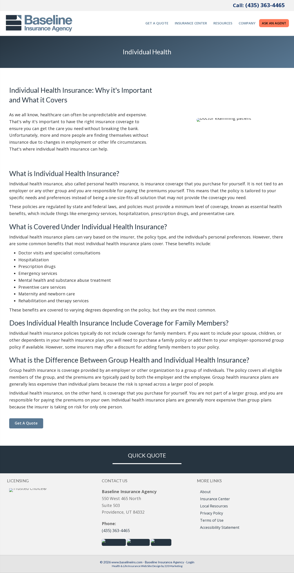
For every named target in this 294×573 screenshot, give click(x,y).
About (205, 491)
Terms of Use (211, 520)
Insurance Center (215, 498)
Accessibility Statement (219, 527)
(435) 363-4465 (265, 5)
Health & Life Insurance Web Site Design (136, 566)
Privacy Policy (211, 513)
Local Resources (214, 506)
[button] (26, 423)
